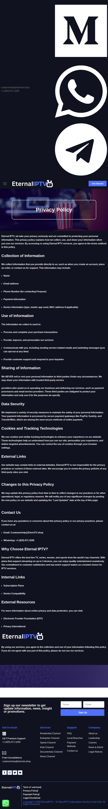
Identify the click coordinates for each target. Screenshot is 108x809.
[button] (5, 184)
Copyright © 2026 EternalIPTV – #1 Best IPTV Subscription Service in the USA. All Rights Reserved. (64, 803)
